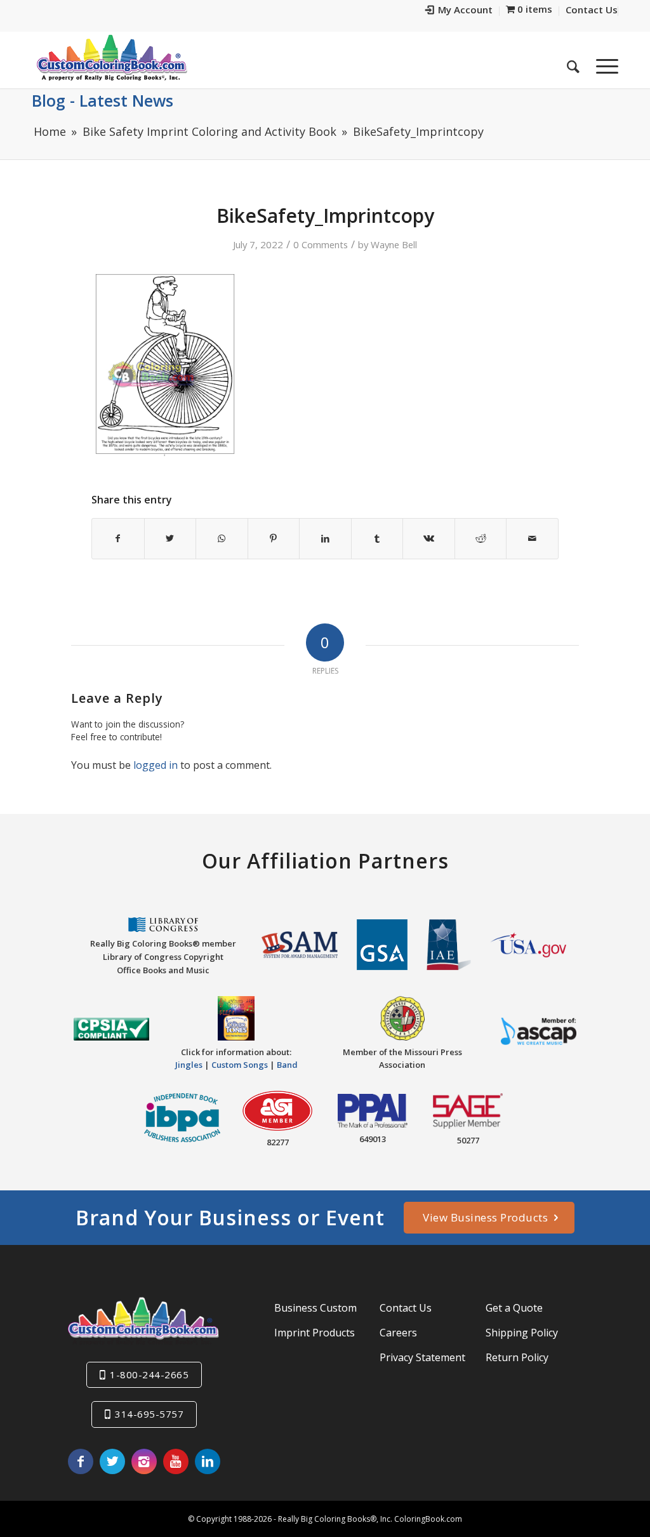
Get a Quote (514, 1308)
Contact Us (406, 1308)
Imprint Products (314, 1333)
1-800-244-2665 (149, 1374)
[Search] (573, 62)
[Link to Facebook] (80, 1461)
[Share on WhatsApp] (222, 538)
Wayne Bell (394, 244)
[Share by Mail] (532, 538)
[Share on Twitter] (170, 538)
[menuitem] (459, 11)
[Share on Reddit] (481, 538)
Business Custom (315, 1308)
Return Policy (517, 1357)
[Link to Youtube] (176, 1461)
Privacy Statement (422, 1357)
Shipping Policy (522, 1333)
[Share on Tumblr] (377, 538)
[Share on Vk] (428, 538)
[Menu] (603, 62)
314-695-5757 (149, 1413)
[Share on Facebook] (118, 538)
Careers (398, 1333)
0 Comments (320, 244)
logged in (155, 765)
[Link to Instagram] (144, 1461)
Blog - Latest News (102, 100)
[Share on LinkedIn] (325, 538)
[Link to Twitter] (112, 1461)
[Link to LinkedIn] (207, 1461)
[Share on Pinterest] (274, 538)
